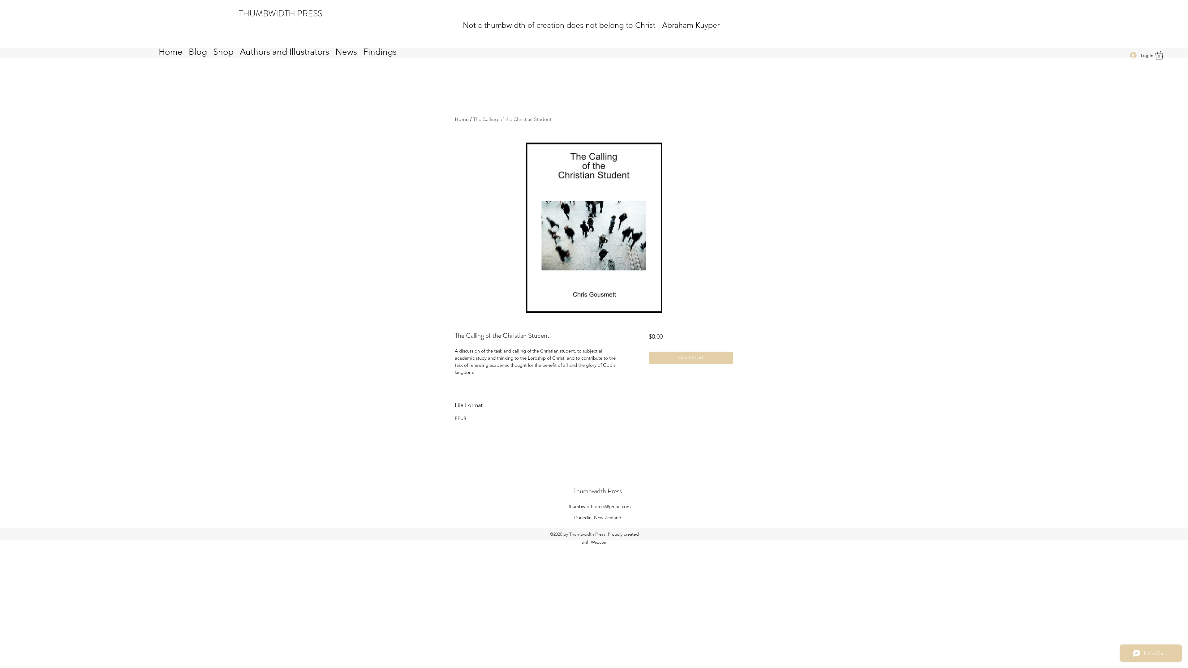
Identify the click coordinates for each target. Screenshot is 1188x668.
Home (462, 119)
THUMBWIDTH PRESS (280, 13)
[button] (1159, 55)
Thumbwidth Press (597, 491)
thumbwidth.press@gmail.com (600, 506)
